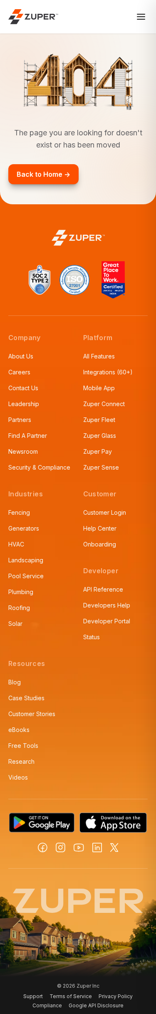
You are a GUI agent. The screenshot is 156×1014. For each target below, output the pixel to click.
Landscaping (25, 560)
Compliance (47, 1005)
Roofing (19, 607)
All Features (99, 356)
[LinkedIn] (97, 847)
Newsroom (23, 451)
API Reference (103, 589)
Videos (18, 777)
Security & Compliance (39, 467)
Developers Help (106, 605)
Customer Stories (31, 713)
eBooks (19, 729)
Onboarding (99, 544)
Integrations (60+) (108, 372)
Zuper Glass (99, 435)
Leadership (23, 403)
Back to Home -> (43, 174)
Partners (19, 419)
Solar (15, 623)
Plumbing (20, 591)
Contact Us (23, 387)
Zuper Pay (97, 451)
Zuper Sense (101, 467)
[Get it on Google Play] (42, 823)
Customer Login (104, 512)
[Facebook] (42, 847)
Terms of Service (71, 996)
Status (91, 636)
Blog (14, 682)
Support (33, 996)
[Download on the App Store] (113, 823)
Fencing (19, 512)
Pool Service (26, 575)
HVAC (16, 544)
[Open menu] (141, 16)
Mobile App (99, 387)
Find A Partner (27, 435)
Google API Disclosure (96, 1005)
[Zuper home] (33, 16)
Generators (23, 528)
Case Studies (26, 697)
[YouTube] (79, 848)
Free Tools (23, 745)
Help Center (99, 528)
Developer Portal (106, 621)
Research (21, 761)
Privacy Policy (116, 996)
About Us (20, 356)
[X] (114, 847)
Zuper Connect (104, 403)
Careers (19, 372)
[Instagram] (60, 847)
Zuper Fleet (99, 419)
